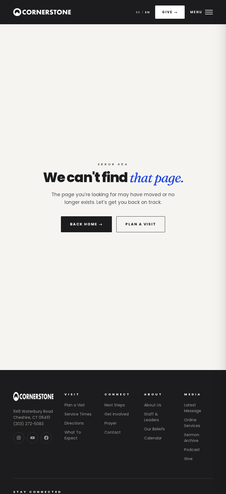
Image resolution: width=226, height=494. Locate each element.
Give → (170, 12)
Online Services (192, 422)
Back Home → (86, 224)
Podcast (192, 449)
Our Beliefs (154, 429)
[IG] (18, 437)
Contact (112, 432)
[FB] (46, 437)
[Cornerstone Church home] (42, 12)
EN (147, 12)
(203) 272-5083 (28, 423)
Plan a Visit (140, 224)
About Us (152, 405)
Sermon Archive (191, 437)
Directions (74, 423)
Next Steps (114, 405)
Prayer (110, 423)
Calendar (153, 438)
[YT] (32, 437)
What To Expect (72, 435)
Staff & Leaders (151, 417)
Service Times (78, 414)
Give (188, 458)
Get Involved (116, 414)
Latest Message (192, 408)
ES (138, 12)
